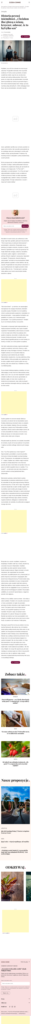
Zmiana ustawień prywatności (9, 1013)
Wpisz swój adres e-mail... (6, 980)
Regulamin (4, 1011)
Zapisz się (25, 226)
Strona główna (4, 6)
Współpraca (22, 1013)
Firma (2, 999)
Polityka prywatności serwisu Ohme (17, 1011)
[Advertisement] (13, 290)
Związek (10, 6)
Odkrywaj (3, 1003)
